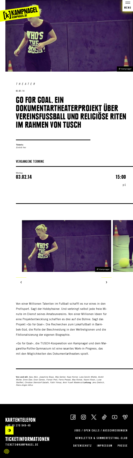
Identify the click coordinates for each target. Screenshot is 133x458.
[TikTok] (104, 416)
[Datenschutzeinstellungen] (7, 451)
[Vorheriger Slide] (21, 282)
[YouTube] (114, 416)
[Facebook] (73, 416)
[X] (93, 416)
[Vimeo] (125, 416)
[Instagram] (83, 416)
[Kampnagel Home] (20, 11)
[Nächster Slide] (106, 282)
